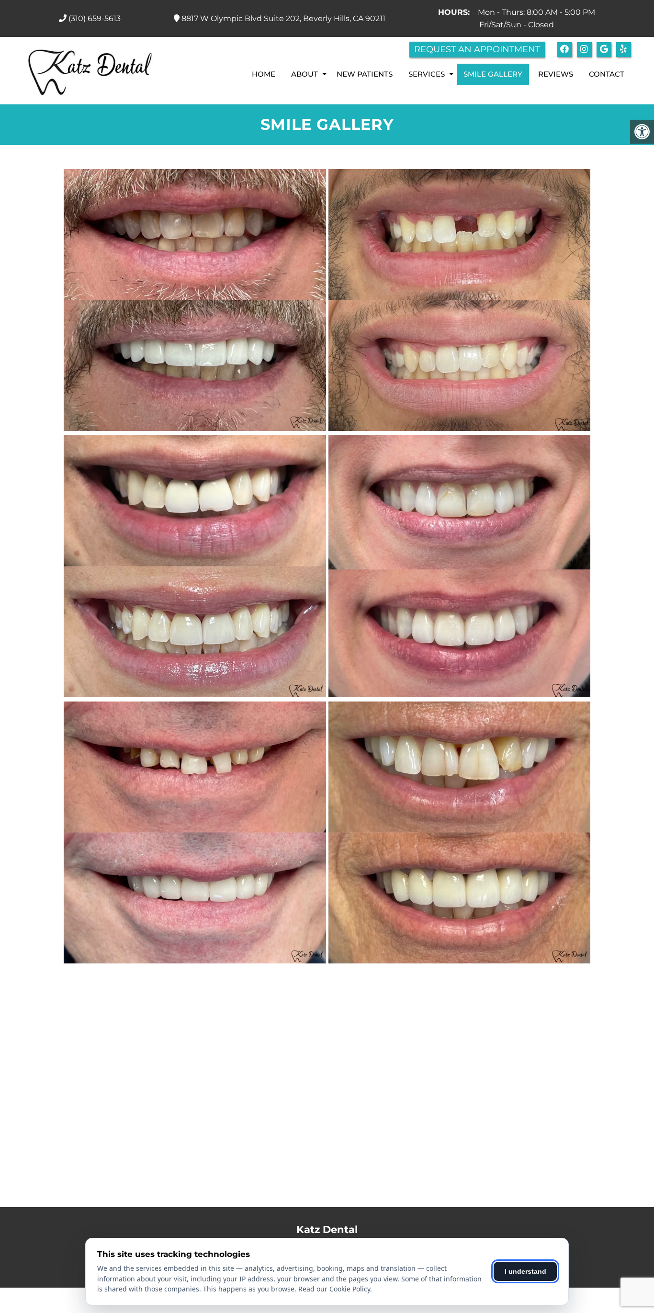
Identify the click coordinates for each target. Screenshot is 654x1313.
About (304, 74)
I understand (525, 1271)
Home (263, 74)
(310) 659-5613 (94, 18)
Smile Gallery (492, 74)
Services (426, 74)
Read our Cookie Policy (334, 1288)
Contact (606, 74)
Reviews (555, 74)
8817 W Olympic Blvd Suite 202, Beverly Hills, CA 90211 (282, 18)
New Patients (365, 74)
